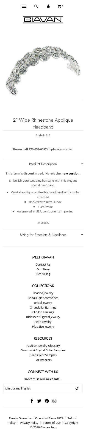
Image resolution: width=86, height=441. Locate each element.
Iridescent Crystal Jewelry (43, 317)
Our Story (43, 269)
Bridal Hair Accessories (43, 298)
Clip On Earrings (43, 312)
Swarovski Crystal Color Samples (43, 350)
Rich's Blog (43, 274)
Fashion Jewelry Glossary (43, 346)
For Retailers (43, 360)
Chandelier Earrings (43, 307)
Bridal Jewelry (43, 303)
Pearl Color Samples (43, 355)
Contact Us (43, 264)
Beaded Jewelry (43, 293)
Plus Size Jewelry (43, 326)
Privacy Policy (29, 423)
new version (70, 173)
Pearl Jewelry (43, 322)
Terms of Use (52, 423)
